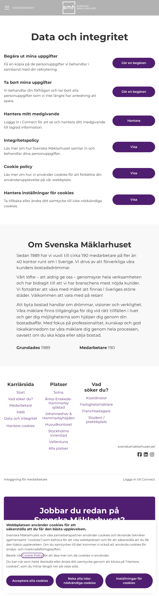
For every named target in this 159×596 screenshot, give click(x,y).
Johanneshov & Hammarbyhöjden (58, 416)
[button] (133, 199)
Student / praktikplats (96, 420)
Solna (58, 392)
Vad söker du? (20, 399)
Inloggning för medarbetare (25, 479)
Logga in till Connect (139, 479)
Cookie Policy (32, 555)
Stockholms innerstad (58, 433)
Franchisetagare (96, 411)
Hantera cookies (20, 426)
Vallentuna (58, 442)
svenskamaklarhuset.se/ (136, 446)
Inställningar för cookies (129, 581)
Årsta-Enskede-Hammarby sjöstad (58, 403)
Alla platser (58, 448)
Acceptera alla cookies (30, 581)
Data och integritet (20, 418)
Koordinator (96, 398)
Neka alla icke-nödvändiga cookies (80, 581)
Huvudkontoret (58, 424)
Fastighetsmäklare (96, 404)
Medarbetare (20, 405)
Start (20, 392)
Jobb (20, 412)
